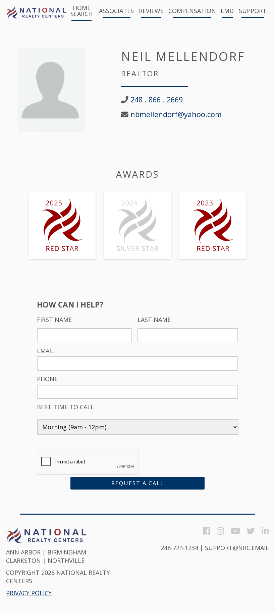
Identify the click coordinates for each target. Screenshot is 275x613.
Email (45, 351)
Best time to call (65, 407)
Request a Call (137, 483)
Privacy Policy (29, 593)
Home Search (81, 11)
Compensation (192, 11)
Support (253, 11)
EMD (227, 11)
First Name (54, 320)
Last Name (154, 320)
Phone (47, 379)
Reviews (151, 11)
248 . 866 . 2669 (156, 99)
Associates (116, 11)
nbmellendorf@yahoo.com (176, 114)
